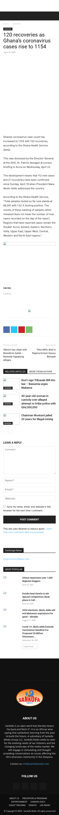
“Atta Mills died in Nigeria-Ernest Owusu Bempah (44, 353)
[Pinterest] (21, 329)
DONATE (33, 805)
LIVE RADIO (45, 805)
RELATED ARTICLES (15, 371)
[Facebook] (6, 329)
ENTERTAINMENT (19, 801)
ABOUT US (14, 798)
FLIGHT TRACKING (17, 805)
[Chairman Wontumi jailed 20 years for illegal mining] (11, 419)
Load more (28, 646)
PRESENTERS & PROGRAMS (34, 798)
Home (6, 23)
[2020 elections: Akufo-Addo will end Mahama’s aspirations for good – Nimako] (5, 609)
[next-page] (11, 431)
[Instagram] (25, 786)
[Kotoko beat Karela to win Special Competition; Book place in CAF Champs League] (5, 593)
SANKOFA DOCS (37, 801)
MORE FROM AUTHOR (40, 371)
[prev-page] (5, 431)
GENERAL (16, 23)
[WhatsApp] (29, 329)
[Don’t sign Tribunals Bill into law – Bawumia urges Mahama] (11, 384)
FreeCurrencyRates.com (16, 558)
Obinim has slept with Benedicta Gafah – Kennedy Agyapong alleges (15, 355)
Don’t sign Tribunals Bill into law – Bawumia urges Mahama (38, 383)
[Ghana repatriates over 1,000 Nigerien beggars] (5, 577)
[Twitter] (14, 329)
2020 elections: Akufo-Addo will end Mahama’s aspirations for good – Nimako (38, 613)
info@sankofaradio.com (36, 763)
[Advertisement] (29, 6)
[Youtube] (42, 786)
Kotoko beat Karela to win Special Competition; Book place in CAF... (36, 596)
